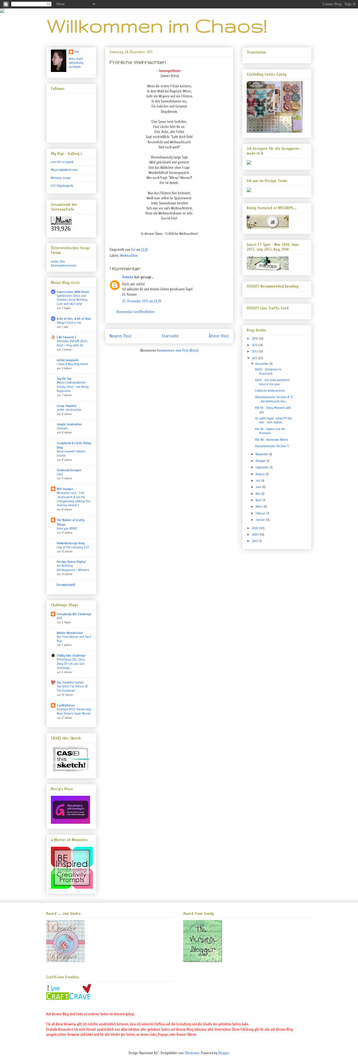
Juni (259, 487)
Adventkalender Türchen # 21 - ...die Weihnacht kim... (275, 399)
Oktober (261, 461)
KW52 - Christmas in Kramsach (268, 371)
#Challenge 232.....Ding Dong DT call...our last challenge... (71, 664)
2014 (255, 338)
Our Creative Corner (70, 682)
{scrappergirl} (66, 585)
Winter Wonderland (70, 633)
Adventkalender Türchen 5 (272, 446)
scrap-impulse (67, 406)
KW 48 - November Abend (271, 440)
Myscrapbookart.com (64, 170)
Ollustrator (192, 1053)
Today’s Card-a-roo (69, 323)
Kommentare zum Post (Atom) (178, 350)
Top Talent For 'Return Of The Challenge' (72, 688)
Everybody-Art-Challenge (74, 614)
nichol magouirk (67, 360)
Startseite (170, 336)
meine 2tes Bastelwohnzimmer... (64, 263)
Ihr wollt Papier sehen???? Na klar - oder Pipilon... (273, 420)
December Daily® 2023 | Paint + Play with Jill (72, 343)
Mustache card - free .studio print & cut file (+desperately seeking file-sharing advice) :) (74, 499)
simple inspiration (69, 424)
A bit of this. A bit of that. (74, 319)
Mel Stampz (65, 489)
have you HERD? (67, 528)
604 (59, 618)
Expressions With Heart (73, 292)
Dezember (262, 364)
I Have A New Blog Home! (72, 364)
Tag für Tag (64, 379)
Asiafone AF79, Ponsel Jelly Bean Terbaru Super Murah (74, 711)
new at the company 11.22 (73, 547)
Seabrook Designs (69, 470)
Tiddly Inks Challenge (71, 655)
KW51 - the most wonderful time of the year (272, 382)
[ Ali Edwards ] (66, 337)
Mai (259, 494)
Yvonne (127, 277)
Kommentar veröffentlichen (136, 312)
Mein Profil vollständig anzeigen (76, 63)
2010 (255, 528)
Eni (76, 51)
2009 (256, 534)
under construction (69, 410)
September (263, 467)
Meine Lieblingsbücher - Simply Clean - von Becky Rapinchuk (73, 387)
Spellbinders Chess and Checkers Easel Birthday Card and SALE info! (72, 300)
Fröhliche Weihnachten (270, 391)
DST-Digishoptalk (62, 186)
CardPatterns (66, 705)
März (259, 506)
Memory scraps (61, 178)
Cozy (60, 474)
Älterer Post (219, 336)
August (261, 474)
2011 (255, 358)
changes (62, 428)
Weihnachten (129, 255)
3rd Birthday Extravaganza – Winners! (73, 568)
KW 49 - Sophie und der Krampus (270, 431)
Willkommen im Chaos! (156, 25)
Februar (261, 513)
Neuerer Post (120, 336)
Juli (258, 480)
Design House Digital (71, 562)
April (259, 500)
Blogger (223, 1053)
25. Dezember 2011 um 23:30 (142, 301)
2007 (255, 541)
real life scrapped (62, 162)
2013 (255, 345)
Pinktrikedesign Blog (71, 543)
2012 (255, 351)
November (262, 454)
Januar (261, 520)
